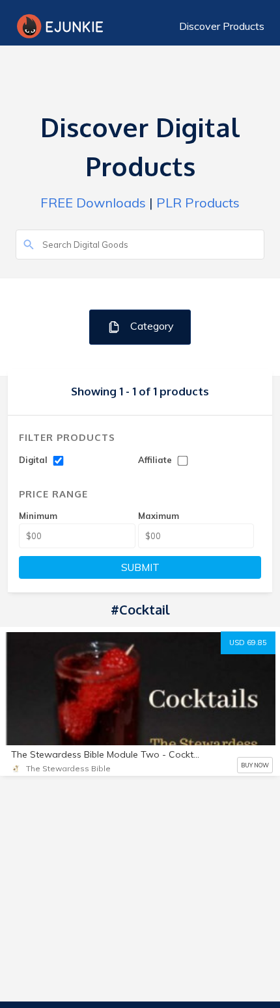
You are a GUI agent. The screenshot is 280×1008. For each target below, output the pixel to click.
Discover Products (221, 26)
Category (151, 325)
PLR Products (198, 202)
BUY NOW (255, 765)
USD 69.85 (248, 642)
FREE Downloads (93, 202)
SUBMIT (140, 567)
